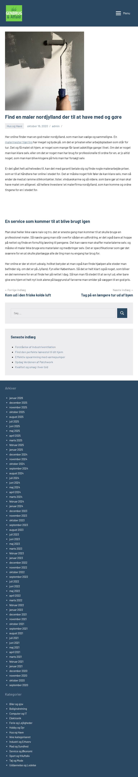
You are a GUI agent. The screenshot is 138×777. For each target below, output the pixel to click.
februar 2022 (16, 605)
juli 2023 (14, 534)
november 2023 (18, 515)
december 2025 (18, 402)
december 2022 (18, 562)
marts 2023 (15, 548)
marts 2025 (15, 440)
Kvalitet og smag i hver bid (31, 367)
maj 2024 (14, 487)
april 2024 (15, 492)
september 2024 (18, 468)
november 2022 (18, 567)
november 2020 (18, 675)
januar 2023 (16, 557)
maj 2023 (14, 543)
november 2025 (18, 407)
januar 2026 (16, 398)
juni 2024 (14, 482)
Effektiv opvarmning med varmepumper (40, 357)
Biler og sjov (16, 704)
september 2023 (18, 524)
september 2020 (18, 685)
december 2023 (18, 511)
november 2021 (18, 619)
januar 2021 (15, 666)
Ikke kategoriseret (20, 737)
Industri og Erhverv (20, 741)
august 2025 (16, 416)
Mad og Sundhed (18, 746)
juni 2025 (14, 426)
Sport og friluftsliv (19, 755)
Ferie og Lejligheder (20, 722)
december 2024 (18, 454)
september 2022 (18, 576)
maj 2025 (14, 430)
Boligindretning (18, 708)
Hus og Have (14, 126)
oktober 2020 (17, 680)
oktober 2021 (16, 623)
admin (56, 126)
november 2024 (18, 459)
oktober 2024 (17, 463)
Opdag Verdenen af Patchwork (34, 362)
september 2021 (18, 628)
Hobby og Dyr (16, 727)
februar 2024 (16, 501)
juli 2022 (14, 581)
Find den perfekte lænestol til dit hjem (39, 352)
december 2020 (18, 670)
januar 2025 (16, 449)
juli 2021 (14, 637)
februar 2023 (16, 553)
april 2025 (15, 435)
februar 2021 (16, 661)
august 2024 (16, 473)
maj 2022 (14, 590)
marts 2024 (15, 496)
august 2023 (16, 529)
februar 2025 (16, 445)
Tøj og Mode (16, 760)
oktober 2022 (17, 572)
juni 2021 (14, 642)
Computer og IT (18, 713)
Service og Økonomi (20, 751)
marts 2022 (15, 600)
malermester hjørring (19, 142)
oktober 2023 (17, 520)
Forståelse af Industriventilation (35, 347)
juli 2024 (14, 478)
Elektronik (15, 718)
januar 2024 (16, 506)
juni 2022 (14, 586)
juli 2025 (14, 421)
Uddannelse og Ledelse (22, 765)
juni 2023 (14, 539)
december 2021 (18, 614)
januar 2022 (16, 609)
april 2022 (15, 595)
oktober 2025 (17, 412)
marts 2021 (15, 656)
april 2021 (14, 652)
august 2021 (16, 633)
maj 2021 (14, 647)
